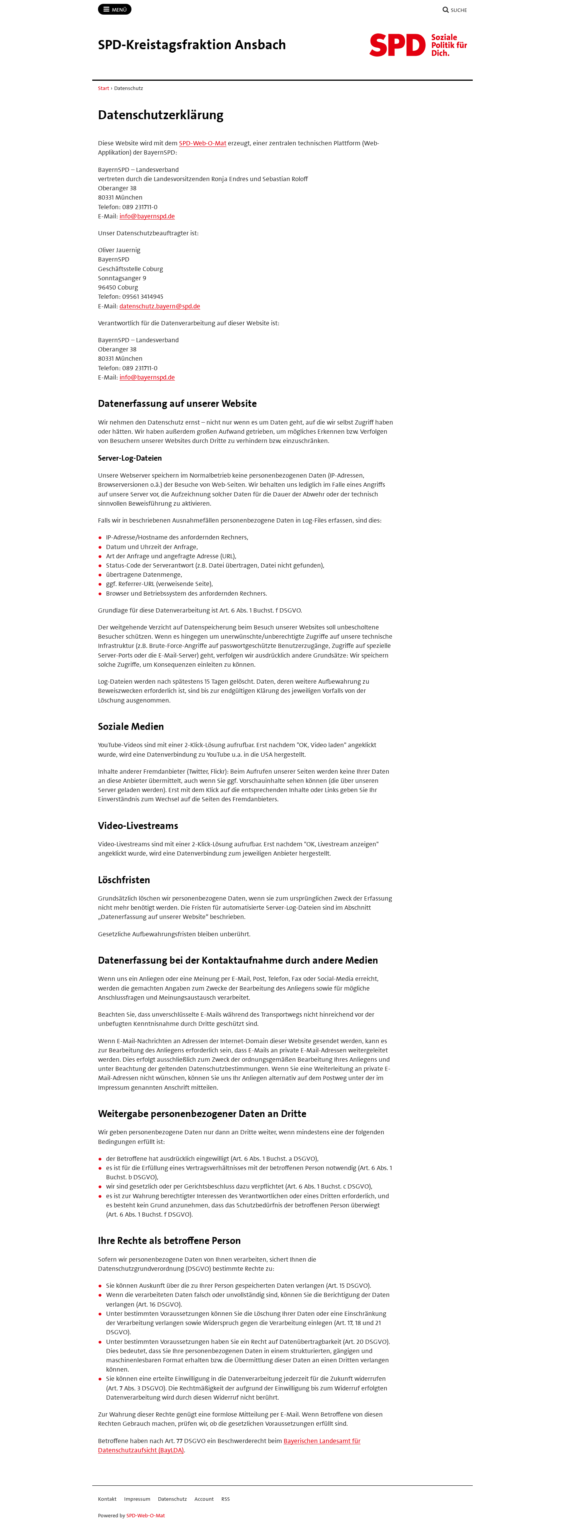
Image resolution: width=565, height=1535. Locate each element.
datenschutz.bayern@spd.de (160, 306)
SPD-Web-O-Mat (202, 143)
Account (204, 1498)
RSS (225, 1498)
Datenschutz (172, 1498)
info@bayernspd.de (147, 216)
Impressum (137, 1498)
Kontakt (107, 1498)
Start (103, 88)
